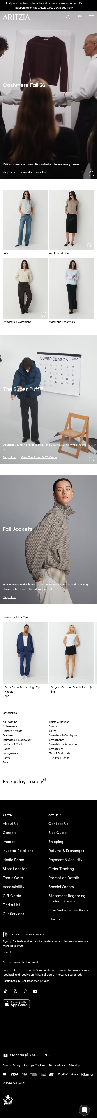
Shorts (53, 726)
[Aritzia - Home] (16, 17)
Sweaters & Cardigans (63, 735)
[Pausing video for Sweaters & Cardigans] (43, 314)
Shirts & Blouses (59, 721)
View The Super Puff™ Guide (39, 457)
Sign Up (7, 952)
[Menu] (92, 17)
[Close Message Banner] (90, 5)
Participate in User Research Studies (26, 981)
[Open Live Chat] (84, 1110)
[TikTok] (5, 991)
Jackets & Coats (13, 744)
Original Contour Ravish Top (68, 687)
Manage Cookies (34, 1065)
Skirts (52, 731)
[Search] (68, 17)
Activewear (10, 726)
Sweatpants (56, 740)
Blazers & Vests (12, 731)
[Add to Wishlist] (45, 687)
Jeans (6, 749)
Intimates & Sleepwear (17, 740)
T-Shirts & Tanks (59, 758)
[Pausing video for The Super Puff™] (91, 458)
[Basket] (80, 17)
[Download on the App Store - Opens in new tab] (48, 1003)
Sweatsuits (56, 749)
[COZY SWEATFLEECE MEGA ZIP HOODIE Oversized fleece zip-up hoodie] (25, 653)
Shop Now (44, 7)
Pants (6, 758)
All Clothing (10, 721)
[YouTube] (35, 991)
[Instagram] (15, 991)
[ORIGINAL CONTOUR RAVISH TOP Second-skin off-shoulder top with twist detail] (71, 653)
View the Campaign (33, 172)
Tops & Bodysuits (59, 753)
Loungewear (11, 753)
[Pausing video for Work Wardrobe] (89, 245)
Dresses (8, 735)
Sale (5, 762)
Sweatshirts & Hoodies (63, 744)
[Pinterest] (25, 991)
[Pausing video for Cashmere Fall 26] (91, 173)
